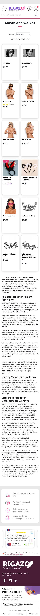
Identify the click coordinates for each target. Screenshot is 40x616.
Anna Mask (7, 63)
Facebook (4, 580)
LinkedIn (16, 580)
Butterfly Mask (28, 101)
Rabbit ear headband (7, 178)
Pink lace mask (9, 216)
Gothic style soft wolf (9, 255)
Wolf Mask (7, 101)
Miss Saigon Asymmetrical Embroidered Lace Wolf (29, 256)
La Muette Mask (28, 216)
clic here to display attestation (13, 555)
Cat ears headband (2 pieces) (29, 178)
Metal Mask (26, 139)
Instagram (10, 580)
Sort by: (11, 34)
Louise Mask (26, 63)
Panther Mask (8, 139)
